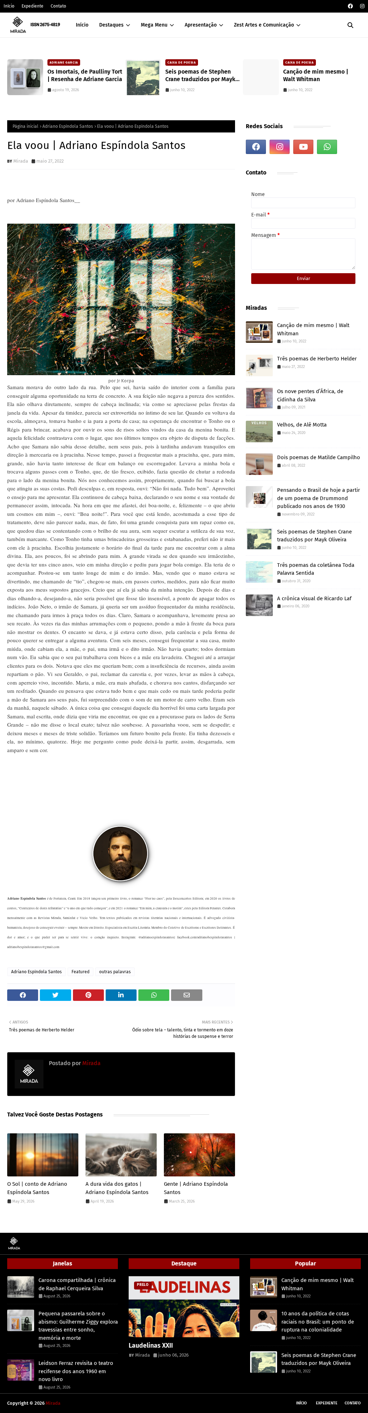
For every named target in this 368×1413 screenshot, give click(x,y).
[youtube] (303, 147)
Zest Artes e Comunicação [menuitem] (264, 25)
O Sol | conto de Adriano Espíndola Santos (37, 1188)
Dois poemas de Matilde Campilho (318, 457)
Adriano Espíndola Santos (67, 126)
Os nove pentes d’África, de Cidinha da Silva (310, 395)
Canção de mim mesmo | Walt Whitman (315, 75)
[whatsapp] (327, 147)
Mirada (20, 161)
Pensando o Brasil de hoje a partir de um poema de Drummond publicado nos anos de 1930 (318, 498)
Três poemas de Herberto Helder (317, 358)
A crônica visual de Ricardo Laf (314, 598)
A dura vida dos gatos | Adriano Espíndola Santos (117, 1188)
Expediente (32, 6)
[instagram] (361, 6)
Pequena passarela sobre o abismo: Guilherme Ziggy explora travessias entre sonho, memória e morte (78, 1325)
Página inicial (25, 126)
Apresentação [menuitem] (201, 25)
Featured (80, 971)
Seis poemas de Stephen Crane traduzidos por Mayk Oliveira (200, 75)
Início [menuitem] (82, 25)
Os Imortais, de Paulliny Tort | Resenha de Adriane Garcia (84, 75)
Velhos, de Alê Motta (302, 424)
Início (9, 6)
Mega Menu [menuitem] (154, 25)
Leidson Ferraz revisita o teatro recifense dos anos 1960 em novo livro (75, 1371)
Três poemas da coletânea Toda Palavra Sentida (315, 569)
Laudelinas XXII (151, 1345)
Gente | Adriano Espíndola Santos (196, 1188)
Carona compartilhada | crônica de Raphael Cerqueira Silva (77, 1284)
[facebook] (350, 6)
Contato (58, 6)
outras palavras (115, 971)
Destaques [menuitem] (111, 25)
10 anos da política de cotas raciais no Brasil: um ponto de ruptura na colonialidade (317, 1321)
